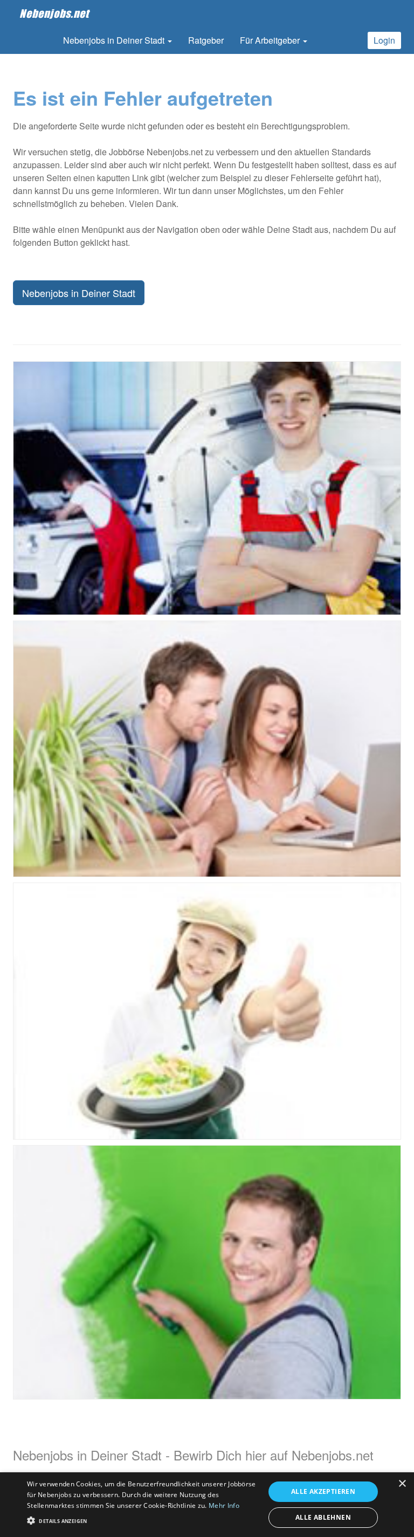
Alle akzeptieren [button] (323, 1491)
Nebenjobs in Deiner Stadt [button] (115, 40)
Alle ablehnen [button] (323, 1517)
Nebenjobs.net (54, 13)
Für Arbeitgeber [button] (271, 40)
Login (384, 40)
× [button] (402, 1484)
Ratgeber (206, 40)
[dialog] (207, 1504)
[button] (142, 1520)
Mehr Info (224, 1505)
